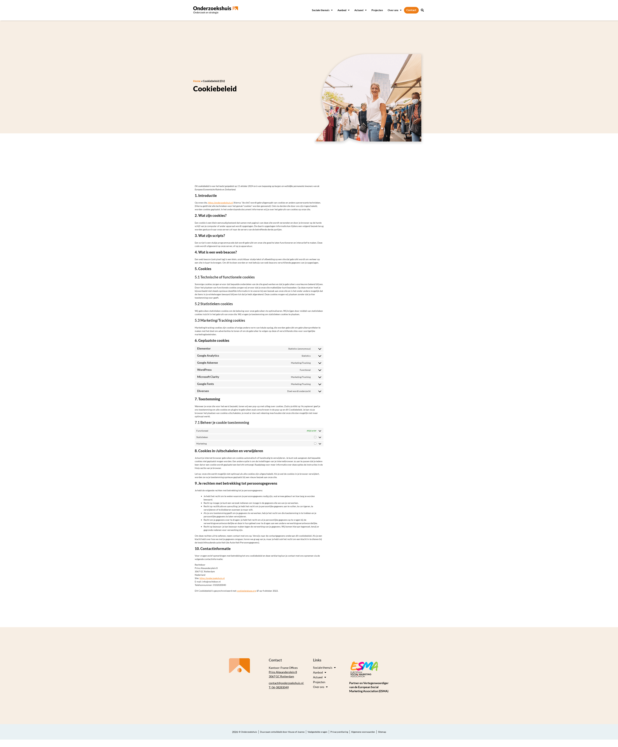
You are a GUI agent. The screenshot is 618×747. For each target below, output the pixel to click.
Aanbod (341, 10)
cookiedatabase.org (246, 590)
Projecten (377, 10)
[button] (422, 10)
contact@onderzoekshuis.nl (286, 683)
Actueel (358, 10)
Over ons (393, 10)
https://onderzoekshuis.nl (220, 202)
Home (197, 81)
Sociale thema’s (320, 10)
